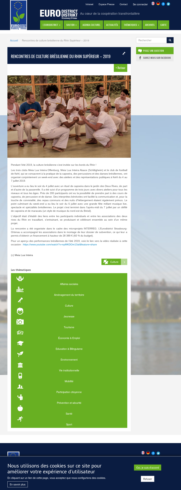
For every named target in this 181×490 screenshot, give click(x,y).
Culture (114, 262)
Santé (69, 413)
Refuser (147, 479)
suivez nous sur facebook (157, 57)
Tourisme (69, 327)
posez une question (153, 50)
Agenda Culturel (91, 25)
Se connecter (140, 4)
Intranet (89, 4)
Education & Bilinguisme (69, 349)
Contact (124, 4)
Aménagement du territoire (69, 295)
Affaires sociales (69, 284)
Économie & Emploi (69, 338)
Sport (69, 424)
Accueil (14, 40)
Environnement (69, 359)
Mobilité (69, 381)
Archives (149, 25)
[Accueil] (18, 14)
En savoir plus (17, 484)
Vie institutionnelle (69, 370)
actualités (112, 25)
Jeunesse (69, 316)
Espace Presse (106, 4)
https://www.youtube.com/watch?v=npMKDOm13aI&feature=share (60, 244)
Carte (163, 25)
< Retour (120, 67)
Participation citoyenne (69, 392)
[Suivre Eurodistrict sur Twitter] (168, 3)
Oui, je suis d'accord (147, 467)
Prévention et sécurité (69, 402)
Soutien (70, 25)
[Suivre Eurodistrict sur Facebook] (163, 3)
